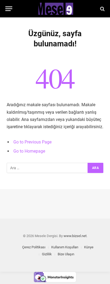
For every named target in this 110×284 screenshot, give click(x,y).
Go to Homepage (29, 151)
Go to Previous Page (32, 142)
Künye (88, 247)
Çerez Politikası (33, 247)
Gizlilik (47, 254)
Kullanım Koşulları (64, 247)
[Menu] (8, 9)
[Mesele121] (55, 8)
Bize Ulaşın (66, 254)
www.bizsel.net (75, 236)
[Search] (102, 9)
